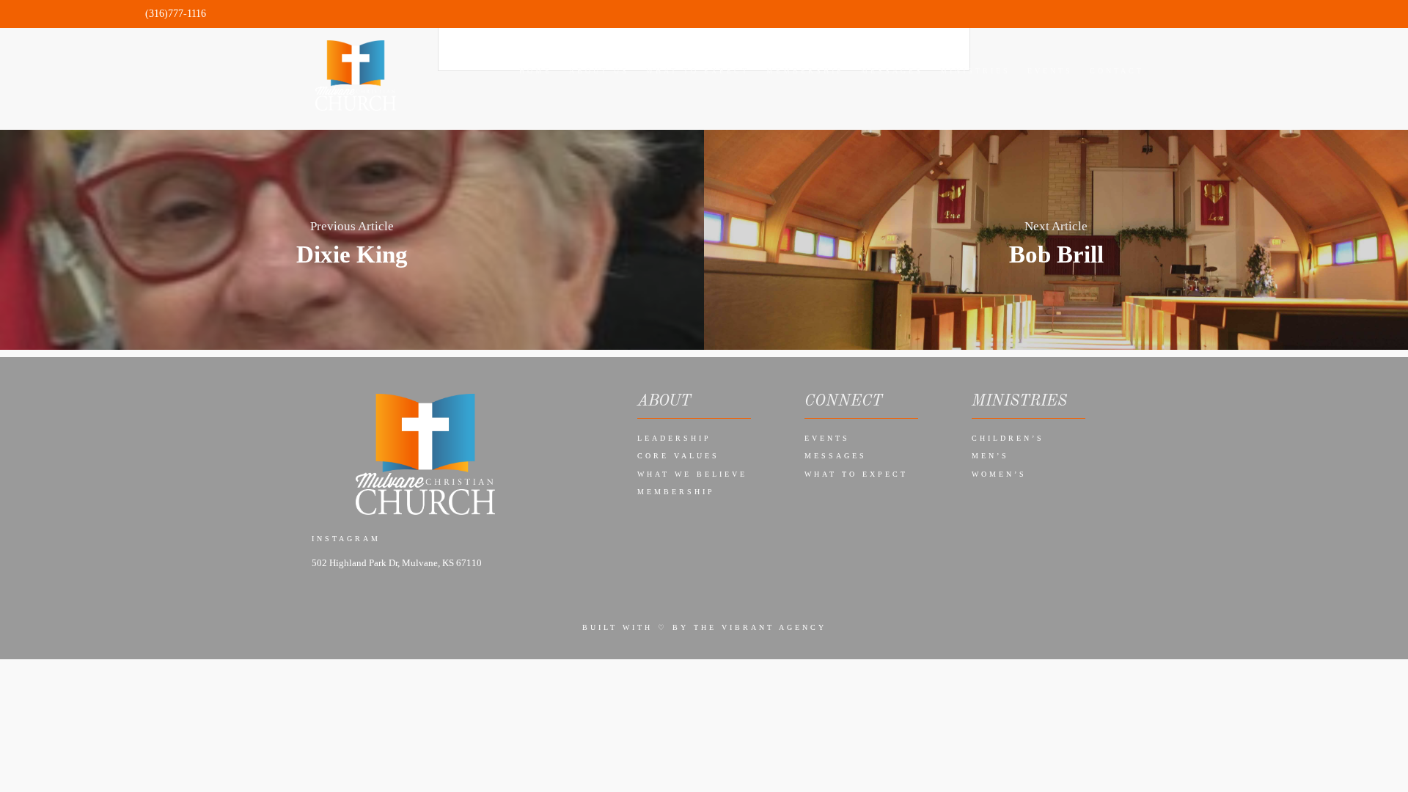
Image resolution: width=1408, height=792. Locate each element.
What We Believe (692, 474)
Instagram (346, 539)
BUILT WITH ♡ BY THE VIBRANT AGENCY (704, 627)
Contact (1117, 71)
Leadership (674, 438)
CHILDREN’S (1008, 438)
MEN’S (990, 456)
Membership (676, 492)
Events (827, 438)
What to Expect (856, 474)
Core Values (678, 456)
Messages (835, 456)
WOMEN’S (999, 474)
